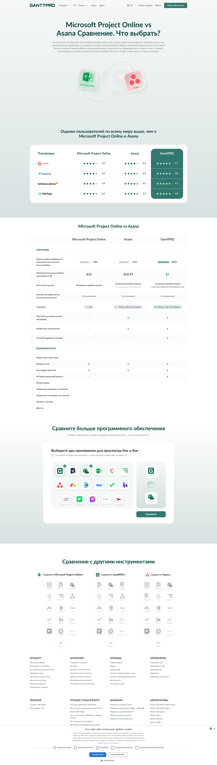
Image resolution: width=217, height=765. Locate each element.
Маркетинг (154, 673)
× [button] (214, 729)
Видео (112, 666)
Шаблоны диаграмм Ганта (121, 705)
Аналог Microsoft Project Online (162, 705)
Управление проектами (159, 677)
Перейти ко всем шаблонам (121, 719)
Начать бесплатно (175, 5)
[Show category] (33, 357)
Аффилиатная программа (80, 677)
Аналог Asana (155, 715)
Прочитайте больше (111, 743)
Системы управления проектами (83, 705)
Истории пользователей (80, 670)
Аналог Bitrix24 (156, 719)
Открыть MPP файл (38, 705)
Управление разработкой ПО (121, 712)
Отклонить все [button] (118, 755)
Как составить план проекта (81, 721)
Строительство (156, 663)
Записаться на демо (38, 680)
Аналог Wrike (155, 722)
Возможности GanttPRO (40, 666)
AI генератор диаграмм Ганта (42, 670)
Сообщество (115, 670)
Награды (73, 666)
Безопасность (115, 680)
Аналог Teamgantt (157, 712)
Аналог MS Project (77, 712)
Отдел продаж (145, 5)
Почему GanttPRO (37, 663)
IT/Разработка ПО (157, 666)
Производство (156, 670)
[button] (108, 760)
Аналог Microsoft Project (160, 708)
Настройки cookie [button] (117, 684)
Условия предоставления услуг (122, 673)
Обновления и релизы (39, 687)
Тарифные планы (37, 673)
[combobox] (210, 728)
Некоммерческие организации (82, 684)
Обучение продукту (38, 684)
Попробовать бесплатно (40, 677)
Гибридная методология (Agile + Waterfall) (127, 708)
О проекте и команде (78, 663)
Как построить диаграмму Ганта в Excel (86, 708)
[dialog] (108, 745)
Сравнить (151, 514)
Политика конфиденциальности (123, 677)
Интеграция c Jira (37, 708)
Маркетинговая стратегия (120, 715)
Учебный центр (116, 663)
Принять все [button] (97, 755)
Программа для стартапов (81, 673)
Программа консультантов (81, 680)
